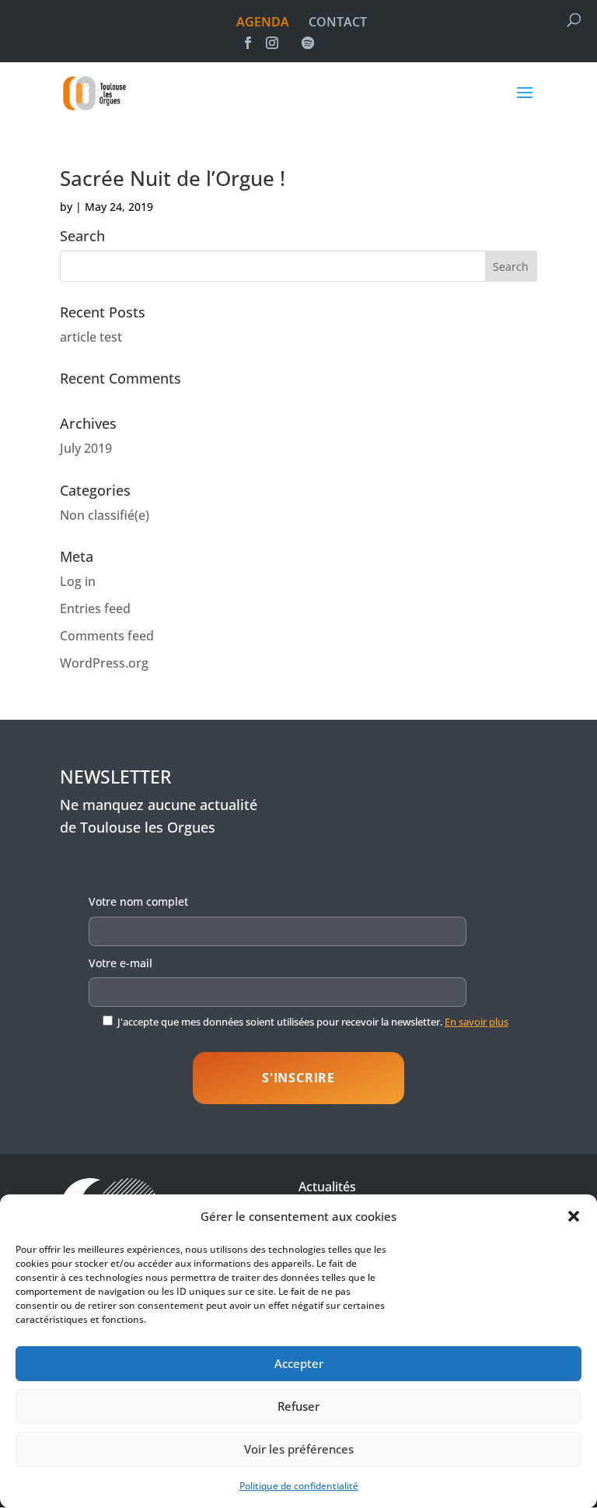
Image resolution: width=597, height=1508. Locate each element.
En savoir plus (476, 1022)
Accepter (298, 1363)
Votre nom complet (138, 901)
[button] (573, 1216)
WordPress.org (104, 663)
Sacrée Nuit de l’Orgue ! (172, 178)
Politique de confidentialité (298, 1485)
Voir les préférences (299, 1449)
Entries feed (95, 608)
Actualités (327, 1186)
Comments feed (107, 635)
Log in (78, 581)
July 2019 (86, 448)
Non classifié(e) (104, 515)
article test (91, 336)
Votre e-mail (120, 963)
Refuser (298, 1406)
